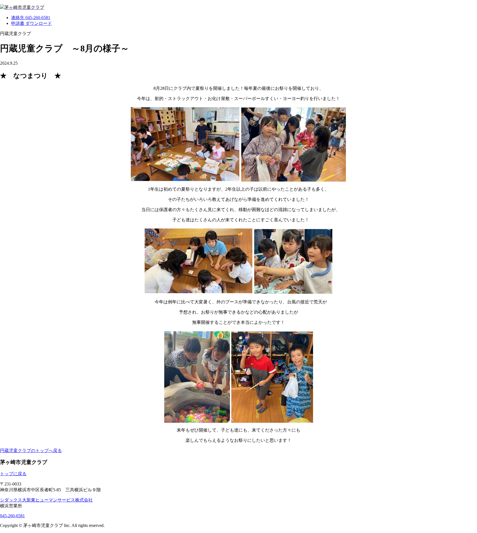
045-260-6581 (12, 515)
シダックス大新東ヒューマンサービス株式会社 (46, 500)
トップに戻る (13, 473)
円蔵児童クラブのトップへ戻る (31, 450)
